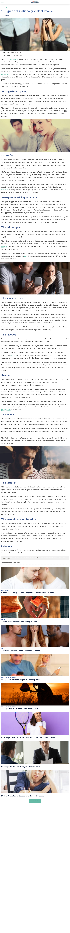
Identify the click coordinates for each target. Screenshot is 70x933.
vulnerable (5, 190)
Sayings (3, 619)
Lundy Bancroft (13, 59)
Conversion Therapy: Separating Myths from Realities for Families (28, 593)
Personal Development (8, 794)
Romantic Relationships (8, 677)
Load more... (35, 801)
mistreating (5, 74)
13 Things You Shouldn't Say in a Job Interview (20, 767)
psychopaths (6, 409)
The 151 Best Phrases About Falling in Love (19, 622)
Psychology (4, 7)
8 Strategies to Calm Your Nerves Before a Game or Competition (28, 738)
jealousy (4, 246)
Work (3, 765)
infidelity (14, 355)
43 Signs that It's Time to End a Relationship (19, 709)
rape (25, 256)
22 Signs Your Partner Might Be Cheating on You (21, 680)
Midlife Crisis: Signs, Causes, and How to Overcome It (23, 796)
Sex (2, 648)
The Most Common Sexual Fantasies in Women (20, 651)
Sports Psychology (7, 736)
